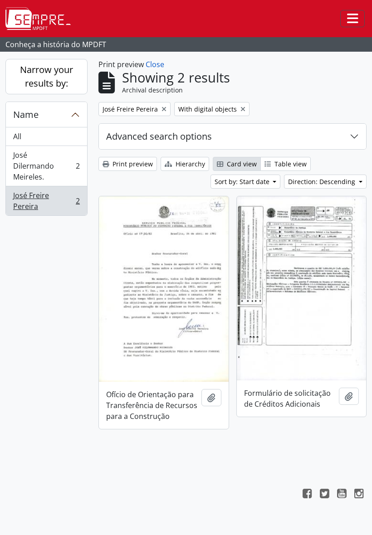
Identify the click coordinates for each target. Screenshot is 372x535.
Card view (241, 164)
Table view (290, 164)
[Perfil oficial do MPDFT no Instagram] (359, 495)
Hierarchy (189, 164)
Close (155, 64)
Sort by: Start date (243, 181)
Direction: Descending (322, 181)
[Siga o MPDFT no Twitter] (324, 495)
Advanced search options (159, 136)
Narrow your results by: (46, 76)
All (17, 136)
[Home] (41, 19)
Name (26, 114)
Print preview (132, 164)
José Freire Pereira (46, 200)
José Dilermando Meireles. (46, 166)
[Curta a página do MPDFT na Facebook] (307, 495)
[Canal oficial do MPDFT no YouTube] (341, 495)
